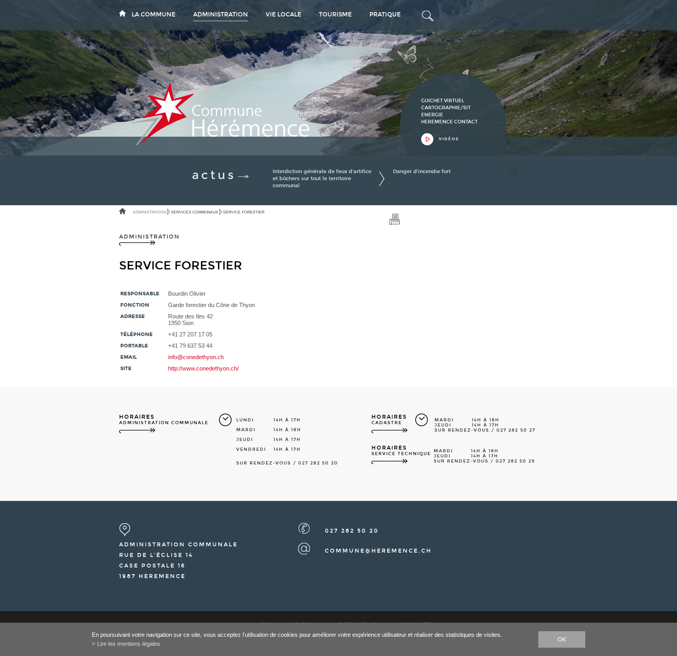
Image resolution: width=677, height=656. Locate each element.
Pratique (385, 14)
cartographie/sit (446, 107)
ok (562, 639)
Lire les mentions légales (128, 643)
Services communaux (194, 212)
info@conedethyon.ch (196, 357)
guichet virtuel (442, 100)
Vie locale (283, 14)
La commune (154, 14)
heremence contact (449, 122)
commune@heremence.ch (378, 551)
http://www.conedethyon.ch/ (203, 368)
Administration (220, 14)
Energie (432, 114)
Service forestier (243, 212)
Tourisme (335, 14)
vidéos (449, 139)
